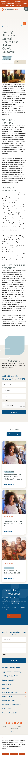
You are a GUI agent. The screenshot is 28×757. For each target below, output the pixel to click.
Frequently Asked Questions (11, 705)
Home (3, 13)
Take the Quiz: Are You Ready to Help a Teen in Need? (13, 523)
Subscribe (20, 62)
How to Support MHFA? (10, 692)
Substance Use (7, 59)
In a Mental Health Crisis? (10, 713)
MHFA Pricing (7, 684)
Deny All (21, 754)
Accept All (5, 754)
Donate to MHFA (8, 696)
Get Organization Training (10, 676)
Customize (14, 754)
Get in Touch (6, 709)
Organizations (7, 56)
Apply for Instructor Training (11, 672)
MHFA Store (6, 688)
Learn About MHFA (8, 680)
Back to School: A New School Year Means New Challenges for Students (13, 477)
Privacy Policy (14, 731)
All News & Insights (14, 434)
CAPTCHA (5, 400)
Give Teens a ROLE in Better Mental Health (12, 572)
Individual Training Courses (11, 668)
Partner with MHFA (8, 701)
